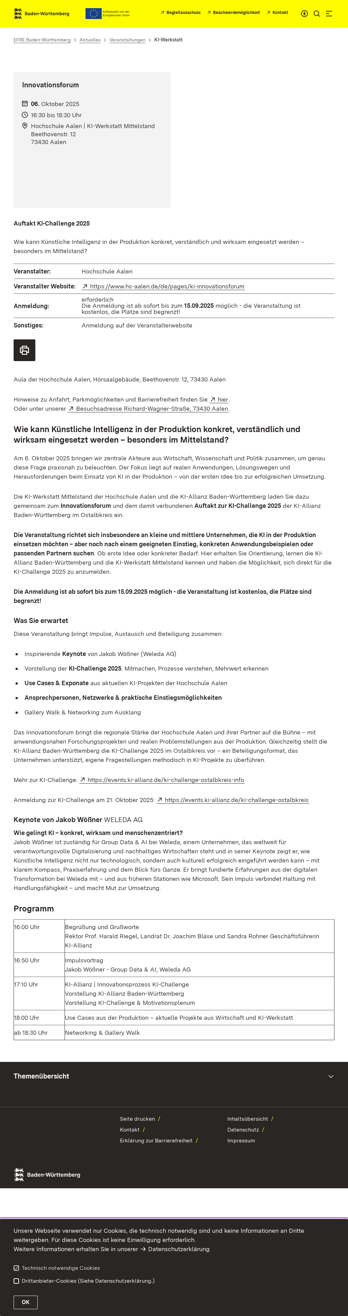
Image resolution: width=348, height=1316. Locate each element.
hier (223, 399)
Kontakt (130, 1129)
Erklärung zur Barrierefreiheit (156, 1140)
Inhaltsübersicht (247, 1119)
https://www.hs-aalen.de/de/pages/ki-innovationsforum (167, 286)
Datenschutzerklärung (179, 1248)
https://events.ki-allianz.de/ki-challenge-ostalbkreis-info (166, 779)
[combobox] (304, 13)
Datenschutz (243, 1129)
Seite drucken (137, 1119)
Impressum (241, 1140)
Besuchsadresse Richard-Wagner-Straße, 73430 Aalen (152, 408)
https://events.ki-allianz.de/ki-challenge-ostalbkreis (237, 799)
